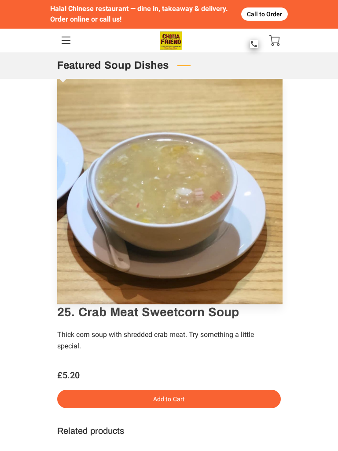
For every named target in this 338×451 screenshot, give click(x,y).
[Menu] (65, 40)
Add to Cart (169, 399)
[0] (274, 40)
